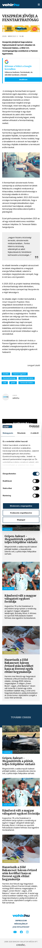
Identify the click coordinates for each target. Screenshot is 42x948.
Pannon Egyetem (19, 374)
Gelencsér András (26, 378)
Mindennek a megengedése (21, 506)
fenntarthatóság (9, 378)
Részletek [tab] (21, 433)
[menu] (39, 4)
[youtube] (15, 932)
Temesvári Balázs (26, 383)
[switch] (36, 481)
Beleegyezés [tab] (8, 433)
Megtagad (21, 520)
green (13, 383)
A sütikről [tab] (34, 433)
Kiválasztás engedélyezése (21, 513)
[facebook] (21, 932)
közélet (6, 374)
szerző (14, 395)
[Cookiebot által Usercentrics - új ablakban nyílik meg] (29, 426)
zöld (4, 383)
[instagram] (27, 932)
